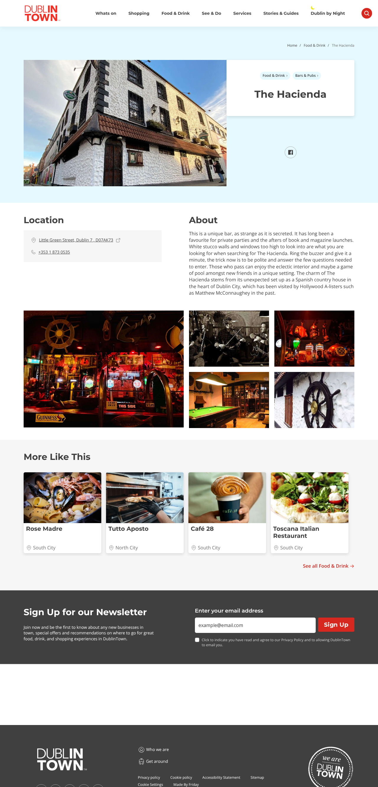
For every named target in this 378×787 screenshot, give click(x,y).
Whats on (105, 13)
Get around (157, 761)
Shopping (138, 13)
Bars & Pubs (305, 75)
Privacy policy (149, 777)
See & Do (211, 13)
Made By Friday (186, 784)
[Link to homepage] (42, 13)
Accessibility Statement (221, 777)
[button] (104, 369)
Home (292, 45)
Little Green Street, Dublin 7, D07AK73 (76, 240)
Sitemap (257, 777)
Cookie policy (181, 777)
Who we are (157, 749)
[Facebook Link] (290, 156)
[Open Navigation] (366, 13)
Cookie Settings (150, 784)
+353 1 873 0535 (54, 252)
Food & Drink (176, 13)
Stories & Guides (281, 13)
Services (242, 13)
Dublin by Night (328, 13)
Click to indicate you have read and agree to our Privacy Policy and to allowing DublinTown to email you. (276, 642)
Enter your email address (229, 611)
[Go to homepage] (62, 759)
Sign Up (336, 624)
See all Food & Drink (325, 566)
